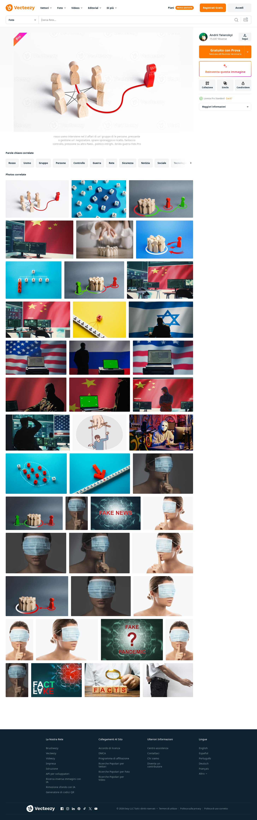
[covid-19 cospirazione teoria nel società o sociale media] (132, 639)
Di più (110, 8)
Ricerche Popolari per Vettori (111, 765)
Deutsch (204, 763)
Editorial (93, 8)
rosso (12, 163)
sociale (162, 163)
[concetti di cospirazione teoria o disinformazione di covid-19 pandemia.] (163, 473)
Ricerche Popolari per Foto (114, 771)
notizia (145, 163)
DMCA (102, 753)
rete (111, 163)
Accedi (239, 7)
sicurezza (127, 163)
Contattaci (153, 753)
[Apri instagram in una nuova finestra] (67, 808)
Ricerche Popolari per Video (111, 778)
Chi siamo (153, 758)
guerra (97, 163)
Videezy (50, 758)
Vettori (44, 8)
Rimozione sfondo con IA (60, 787)
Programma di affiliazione (114, 758)
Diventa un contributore (154, 765)
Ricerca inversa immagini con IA (63, 780)
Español (203, 753)
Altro (202, 773)
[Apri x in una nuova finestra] (90, 808)
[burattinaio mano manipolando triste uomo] (99, 433)
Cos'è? (229, 98)
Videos (75, 8)
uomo (27, 163)
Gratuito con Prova (225, 52)
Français (204, 768)
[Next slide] (187, 163)
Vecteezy (51, 753)
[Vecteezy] (20, 7)
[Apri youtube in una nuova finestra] (95, 808)
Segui (245, 38)
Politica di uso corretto (216, 808)
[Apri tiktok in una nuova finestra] (84, 808)
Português (205, 758)
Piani (171, 7)
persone (61, 163)
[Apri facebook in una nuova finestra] (62, 808)
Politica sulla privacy (190, 808)
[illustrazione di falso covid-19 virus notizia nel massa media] (116, 513)
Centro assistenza (157, 748)
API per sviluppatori (57, 773)
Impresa (51, 763)
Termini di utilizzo (168, 808)
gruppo (43, 163)
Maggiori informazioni (214, 106)
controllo (79, 163)
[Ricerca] (236, 20)
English (203, 748)
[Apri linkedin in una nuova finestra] (73, 808)
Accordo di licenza (109, 748)
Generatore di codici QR (60, 792)
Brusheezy (52, 748)
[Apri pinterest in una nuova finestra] (79, 808)
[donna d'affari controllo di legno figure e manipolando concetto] (104, 240)
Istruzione (52, 768)
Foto (60, 8)
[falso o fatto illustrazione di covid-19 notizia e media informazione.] (56, 680)
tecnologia (180, 163)
